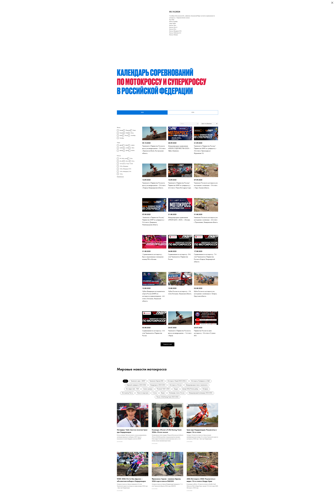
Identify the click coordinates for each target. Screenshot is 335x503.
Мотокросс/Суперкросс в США (200, 381)
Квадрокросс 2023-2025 (157, 385)
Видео (163, 393)
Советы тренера (147, 389)
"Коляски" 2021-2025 (163, 389)
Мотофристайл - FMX (132, 389)
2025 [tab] (142, 112)
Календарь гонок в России (177, 393)
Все (125, 381)
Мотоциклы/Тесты (127, 393)
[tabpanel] (167, 237)
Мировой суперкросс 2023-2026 (136, 385)
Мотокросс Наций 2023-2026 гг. (177, 381)
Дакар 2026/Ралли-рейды (190, 389)
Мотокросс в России (176, 385)
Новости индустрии (142, 393)
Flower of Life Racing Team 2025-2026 (167, 397)
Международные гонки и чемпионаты (197, 385)
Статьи (155, 393)
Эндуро (176, 389)
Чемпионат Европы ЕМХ (156, 381)
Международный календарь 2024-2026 (200, 393)
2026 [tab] (192, 112)
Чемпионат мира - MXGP (138, 381)
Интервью (205, 389)
